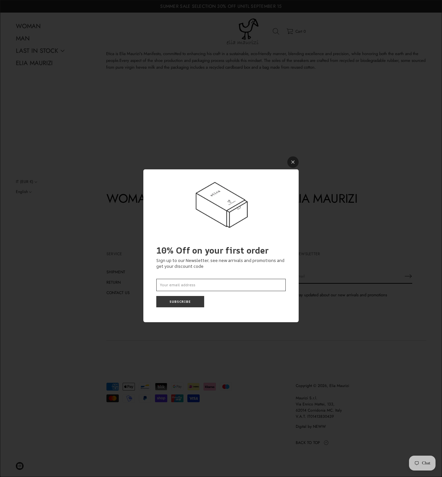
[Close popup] (293, 162)
